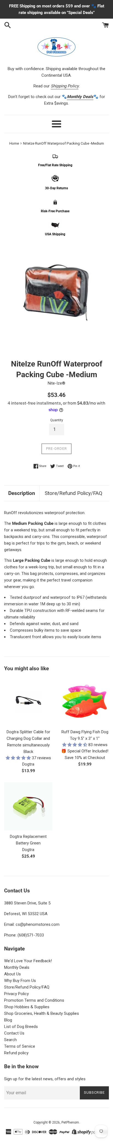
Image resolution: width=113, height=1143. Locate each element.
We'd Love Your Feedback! (28, 960)
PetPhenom (70, 1122)
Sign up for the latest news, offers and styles (45, 1078)
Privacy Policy (16, 993)
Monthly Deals (16, 967)
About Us (12, 974)
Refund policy (16, 1052)
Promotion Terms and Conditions (34, 1000)
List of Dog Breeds (21, 1026)
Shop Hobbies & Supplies (26, 1006)
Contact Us (14, 1033)
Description (21, 493)
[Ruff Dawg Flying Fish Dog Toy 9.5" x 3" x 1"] (85, 702)
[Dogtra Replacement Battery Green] (28, 806)
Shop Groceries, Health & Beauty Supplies (41, 1013)
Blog (8, 1020)
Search (10, 1039)
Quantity (56, 420)
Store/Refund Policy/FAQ (73, 493)
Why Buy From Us (20, 980)
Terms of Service (19, 1046)
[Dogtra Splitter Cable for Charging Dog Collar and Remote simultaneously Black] (28, 702)
